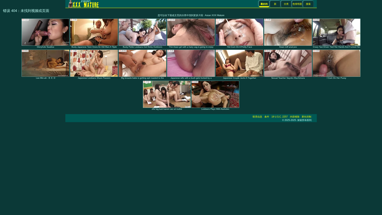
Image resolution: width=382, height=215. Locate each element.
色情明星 (297, 4)
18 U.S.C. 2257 (279, 116)
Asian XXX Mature (214, 15)
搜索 (308, 4)
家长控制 (306, 116)
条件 (266, 116)
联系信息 (257, 116)
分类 (286, 4)
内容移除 (294, 116)
